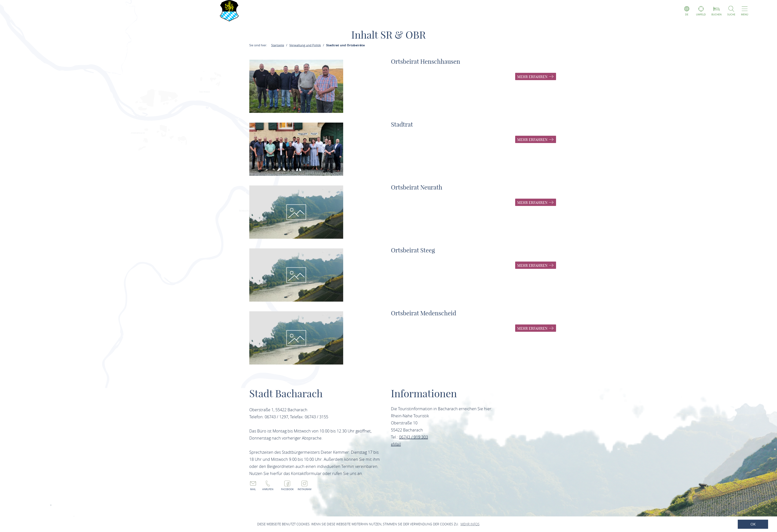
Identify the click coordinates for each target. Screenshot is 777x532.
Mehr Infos (470, 524)
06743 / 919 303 (413, 437)
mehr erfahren (532, 76)
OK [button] (753, 524)
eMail (396, 444)
